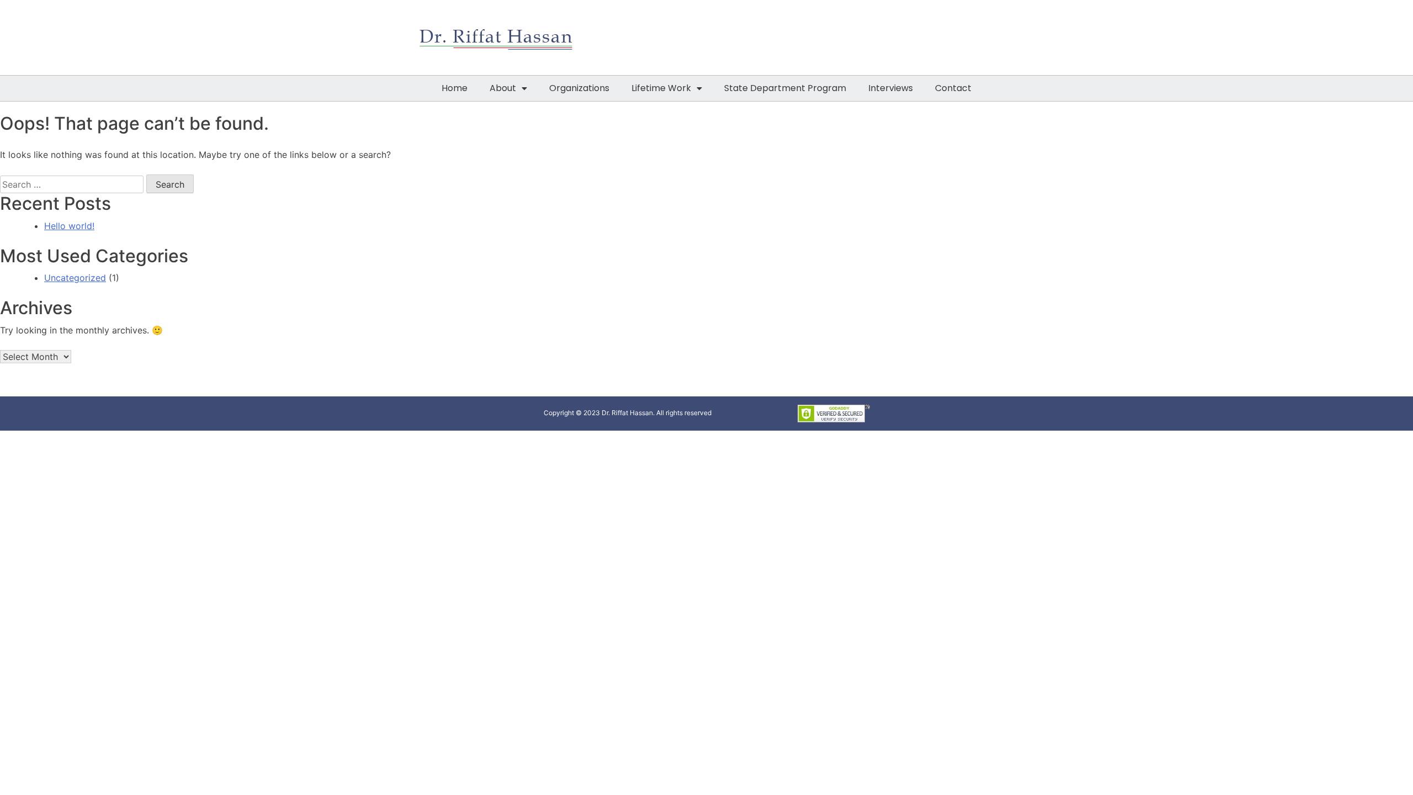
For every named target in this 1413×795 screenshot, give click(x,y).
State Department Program (785, 88)
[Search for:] (72, 184)
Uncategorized (75, 277)
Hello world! (69, 225)
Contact (953, 88)
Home (455, 88)
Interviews (890, 88)
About (503, 88)
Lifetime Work (661, 88)
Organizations (579, 88)
